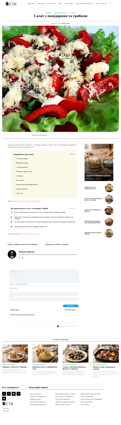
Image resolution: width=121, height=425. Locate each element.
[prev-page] (107, 147)
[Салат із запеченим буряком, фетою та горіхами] (109, 199)
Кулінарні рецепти (60, 13)
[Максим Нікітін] (12, 254)
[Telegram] (14, 394)
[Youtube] (4, 398)
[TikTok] (18, 394)
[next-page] (110, 147)
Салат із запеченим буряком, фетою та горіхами (93, 199)
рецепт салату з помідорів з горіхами (29, 234)
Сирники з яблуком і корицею (98, 176)
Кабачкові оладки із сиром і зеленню (93, 233)
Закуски (48, 13)
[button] (110, 3)
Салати (72, 13)
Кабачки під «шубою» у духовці (56, 244)
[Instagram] (22, 257)
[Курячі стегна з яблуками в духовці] (109, 210)
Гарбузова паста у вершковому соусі (90, 187)
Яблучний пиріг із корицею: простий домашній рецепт (93, 221)
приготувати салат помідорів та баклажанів (27, 201)
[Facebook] (19, 257)
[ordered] (21, 284)
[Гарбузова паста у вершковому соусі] (109, 188)
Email (11, 296)
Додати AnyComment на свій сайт (69, 326)
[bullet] (24, 284)
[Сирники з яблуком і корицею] (99, 162)
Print (73, 154)
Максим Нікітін (57, 23)
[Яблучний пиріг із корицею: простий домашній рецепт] (109, 222)
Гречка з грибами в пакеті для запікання (22, 244)
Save (75, 135)
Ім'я (11, 291)
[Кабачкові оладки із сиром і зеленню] (109, 233)
